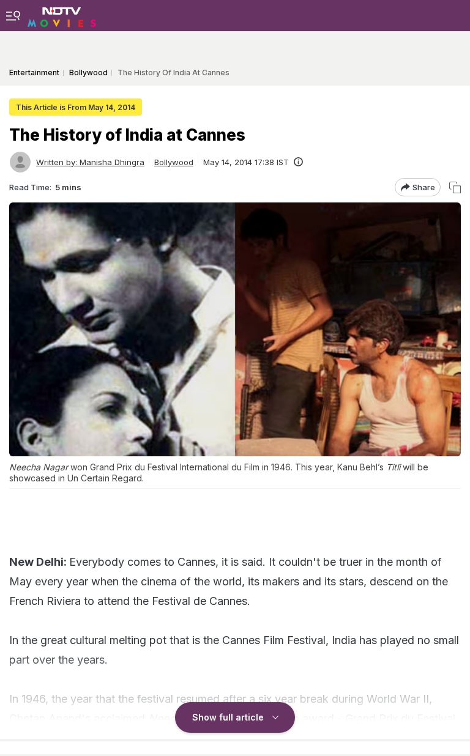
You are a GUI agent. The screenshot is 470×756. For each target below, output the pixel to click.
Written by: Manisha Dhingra (90, 162)
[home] (62, 15)
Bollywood (173, 162)
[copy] (455, 187)
